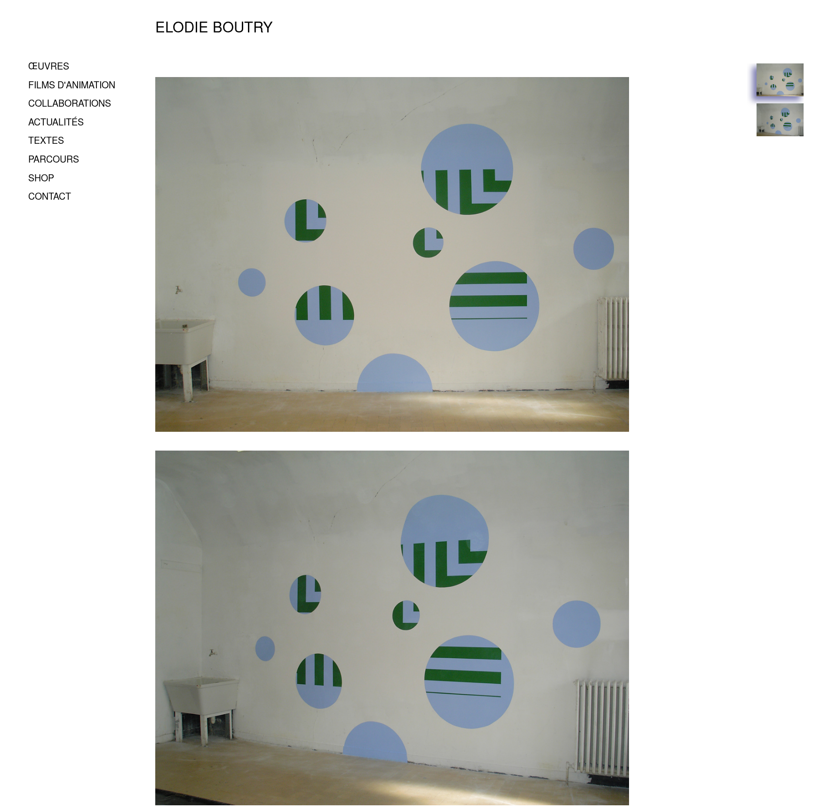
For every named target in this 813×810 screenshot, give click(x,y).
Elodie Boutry (214, 26)
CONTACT (49, 195)
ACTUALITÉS (56, 121)
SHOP (41, 177)
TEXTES (46, 140)
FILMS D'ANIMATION (71, 84)
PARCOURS (53, 158)
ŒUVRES (48, 65)
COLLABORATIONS (69, 102)
